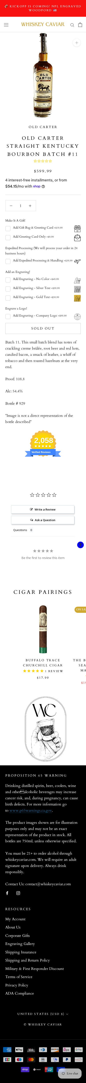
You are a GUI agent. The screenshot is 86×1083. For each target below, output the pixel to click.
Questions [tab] (20, 530)
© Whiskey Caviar (43, 1025)
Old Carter (43, 127)
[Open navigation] (6, 25)
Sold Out (43, 328)
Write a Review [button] (45, 509)
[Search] (72, 24)
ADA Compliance (19, 993)
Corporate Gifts (17, 935)
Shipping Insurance (20, 952)
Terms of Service (18, 976)
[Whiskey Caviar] (43, 24)
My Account (15, 919)
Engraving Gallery (20, 943)
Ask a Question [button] (45, 520)
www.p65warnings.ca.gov (30, 810)
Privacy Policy (16, 985)
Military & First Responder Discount (34, 968)
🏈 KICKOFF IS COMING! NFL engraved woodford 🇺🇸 (43, 8)
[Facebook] (7, 893)
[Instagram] (18, 893)
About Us (13, 927)
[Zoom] (76, 43)
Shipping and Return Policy (27, 960)
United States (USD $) (41, 1014)
